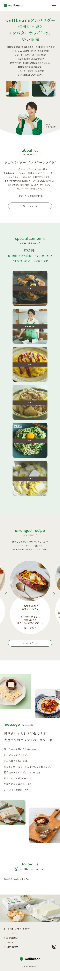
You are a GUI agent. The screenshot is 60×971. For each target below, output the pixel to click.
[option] (30, 597)
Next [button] (52, 594)
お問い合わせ (12, 946)
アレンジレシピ (12, 933)
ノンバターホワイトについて (18, 929)
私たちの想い (12, 937)
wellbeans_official (32, 869)
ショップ (9, 942)
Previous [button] (7, 594)
